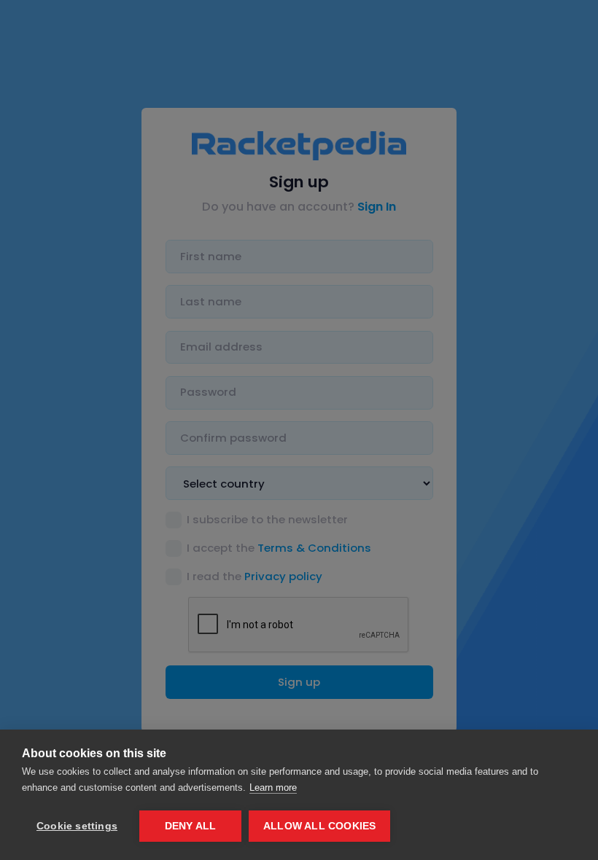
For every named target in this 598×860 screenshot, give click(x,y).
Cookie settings (76, 826)
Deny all (191, 826)
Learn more (273, 787)
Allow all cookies (319, 826)
